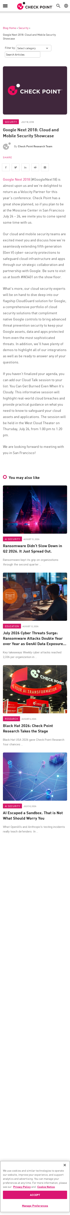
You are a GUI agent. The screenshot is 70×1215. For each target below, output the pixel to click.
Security (23, 28)
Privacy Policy (22, 1187)
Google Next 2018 (16, 179)
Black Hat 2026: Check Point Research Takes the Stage (28, 728)
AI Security (12, 539)
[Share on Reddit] (35, 167)
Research (11, 718)
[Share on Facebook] (6, 167)
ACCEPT (35, 1195)
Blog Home (9, 28)
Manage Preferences (35, 1205)
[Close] (64, 1165)
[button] (59, 6)
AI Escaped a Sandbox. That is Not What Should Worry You (33, 815)
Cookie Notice (46, 1187)
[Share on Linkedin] (25, 167)
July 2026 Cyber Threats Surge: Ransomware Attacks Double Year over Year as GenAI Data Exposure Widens (33, 638)
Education (12, 626)
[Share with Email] (45, 167)
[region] (35, 1186)
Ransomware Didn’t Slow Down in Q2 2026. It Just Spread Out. (32, 548)
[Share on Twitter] (15, 167)
